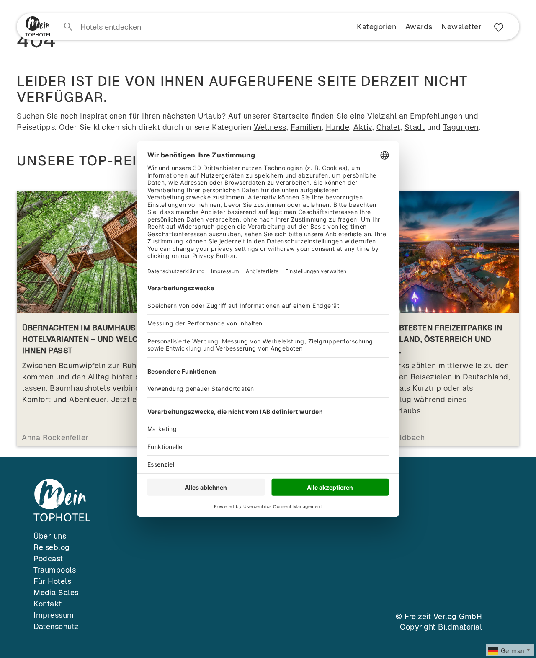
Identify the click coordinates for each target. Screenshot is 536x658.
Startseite (291, 116)
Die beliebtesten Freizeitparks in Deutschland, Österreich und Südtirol (432, 339)
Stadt (415, 127)
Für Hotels (52, 581)
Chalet (388, 127)
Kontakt (48, 604)
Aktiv (362, 127)
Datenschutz (56, 626)
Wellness (270, 127)
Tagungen (461, 127)
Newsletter (461, 26)
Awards (419, 26)
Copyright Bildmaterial (441, 627)
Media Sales (56, 592)
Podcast (48, 558)
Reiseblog (52, 547)
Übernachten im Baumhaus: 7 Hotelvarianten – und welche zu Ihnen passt (91, 339)
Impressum (54, 615)
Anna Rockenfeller (55, 437)
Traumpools (55, 570)
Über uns (50, 536)
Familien (306, 127)
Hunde (338, 127)
